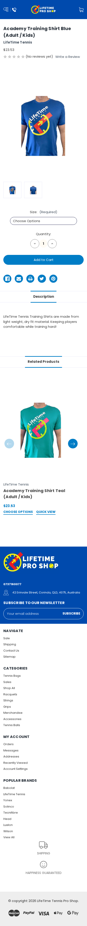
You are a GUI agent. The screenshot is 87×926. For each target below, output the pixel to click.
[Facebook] (7, 279)
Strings (8, 700)
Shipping (9, 644)
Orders (8, 744)
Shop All (9, 688)
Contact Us (11, 650)
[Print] (30, 279)
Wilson (8, 831)
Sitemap (9, 657)
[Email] (19, 279)
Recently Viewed (15, 763)
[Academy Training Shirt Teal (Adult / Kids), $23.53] (41, 429)
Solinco (8, 806)
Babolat (9, 788)
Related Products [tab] (43, 361)
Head (7, 819)
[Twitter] (42, 279)
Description (43, 296)
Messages (11, 750)
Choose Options (18, 512)
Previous (9, 443)
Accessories (12, 719)
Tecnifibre (10, 812)
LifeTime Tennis (14, 794)
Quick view (46, 512)
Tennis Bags (12, 676)
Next (73, 443)
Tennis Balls (11, 725)
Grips (7, 707)
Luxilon (8, 825)
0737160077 (12, 584)
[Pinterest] (53, 279)
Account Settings (15, 769)
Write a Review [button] (67, 56)
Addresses (11, 756)
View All (8, 837)
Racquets (10, 694)
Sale (6, 638)
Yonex (7, 800)
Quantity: (43, 234)
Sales (7, 682)
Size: (43, 212)
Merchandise (13, 713)
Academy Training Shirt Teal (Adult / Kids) (34, 493)
